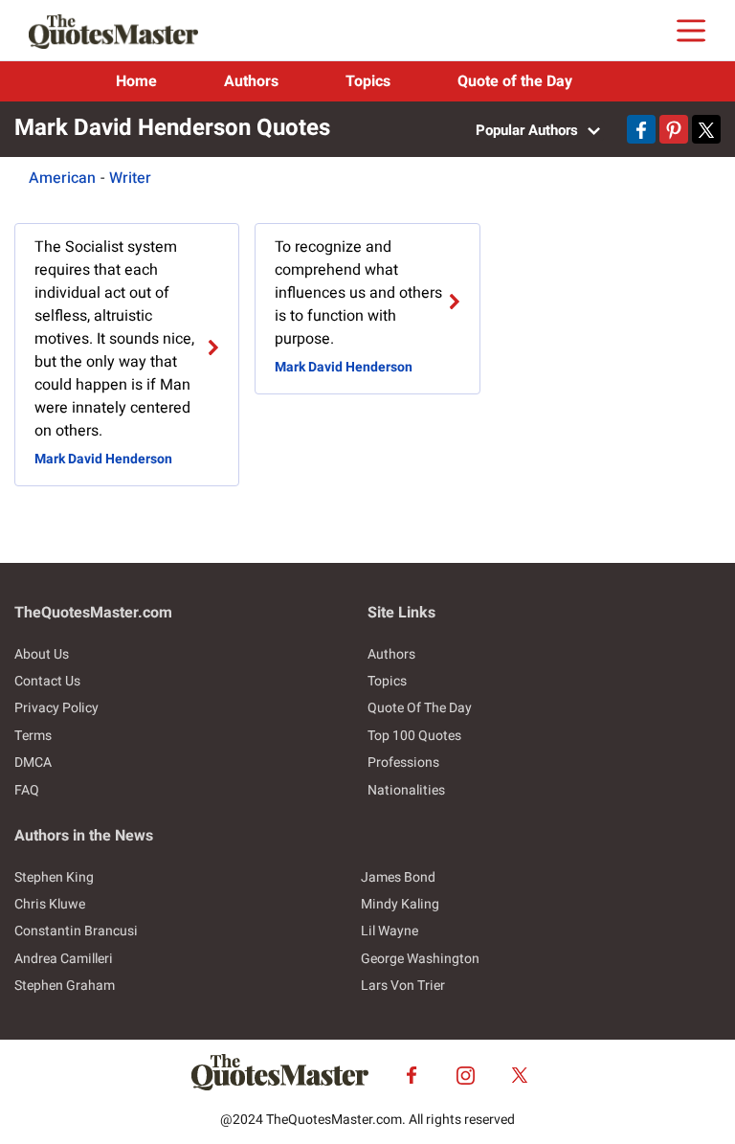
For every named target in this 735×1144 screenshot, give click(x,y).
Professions (403, 762)
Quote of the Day (514, 81)
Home (136, 81)
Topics (367, 81)
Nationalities (406, 790)
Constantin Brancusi (76, 931)
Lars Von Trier (403, 986)
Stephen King (54, 877)
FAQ (26, 790)
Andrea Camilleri (63, 959)
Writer (130, 178)
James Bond (398, 877)
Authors (251, 81)
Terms (33, 736)
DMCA (33, 762)
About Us (41, 654)
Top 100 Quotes (414, 736)
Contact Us (47, 681)
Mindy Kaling (400, 904)
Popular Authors (529, 130)
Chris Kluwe (49, 904)
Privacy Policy (56, 708)
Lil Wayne (389, 931)
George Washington (420, 959)
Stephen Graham (64, 986)
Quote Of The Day (420, 708)
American (62, 178)
